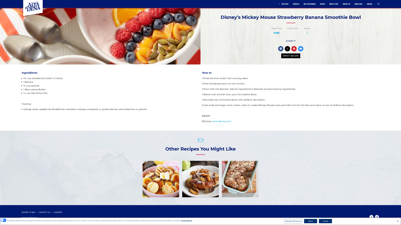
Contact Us (346, 4)
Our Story (285, 4)
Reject (310, 221)
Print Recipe (291, 55)
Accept (325, 221)
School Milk (358, 4)
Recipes (322, 4)
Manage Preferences (293, 221)
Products (296, 4)
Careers (369, 4)
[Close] (397, 221)
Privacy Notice (186, 220)
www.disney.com (221, 121)
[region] (200, 221)
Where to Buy (333, 4)
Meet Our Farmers (310, 4)
